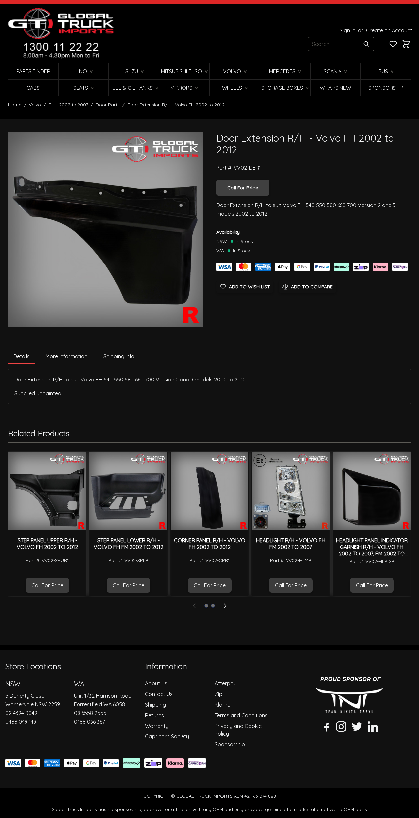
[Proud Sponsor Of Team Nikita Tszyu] (349, 695)
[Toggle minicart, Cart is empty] (406, 44)
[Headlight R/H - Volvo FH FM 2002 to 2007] (291, 491)
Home (14, 105)
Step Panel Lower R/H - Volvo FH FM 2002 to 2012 (128, 543)
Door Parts (108, 105)
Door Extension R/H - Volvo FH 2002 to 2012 (176, 105)
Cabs (33, 88)
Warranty (157, 726)
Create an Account (389, 30)
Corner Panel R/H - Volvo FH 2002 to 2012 (209, 543)
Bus (383, 71)
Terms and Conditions (241, 715)
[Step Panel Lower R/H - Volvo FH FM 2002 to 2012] (128, 491)
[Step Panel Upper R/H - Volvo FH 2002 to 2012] (47, 491)
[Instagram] (341, 726)
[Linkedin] (373, 726)
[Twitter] (357, 726)
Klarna (223, 704)
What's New (335, 88)
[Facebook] (325, 726)
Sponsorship (385, 88)
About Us (156, 683)
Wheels (232, 88)
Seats (80, 88)
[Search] (366, 44)
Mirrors (181, 88)
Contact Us (159, 694)
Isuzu (131, 71)
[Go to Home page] (61, 33)
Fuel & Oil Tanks (131, 88)
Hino (81, 71)
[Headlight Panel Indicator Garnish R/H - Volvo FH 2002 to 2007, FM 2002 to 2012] (372, 491)
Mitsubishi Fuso (181, 71)
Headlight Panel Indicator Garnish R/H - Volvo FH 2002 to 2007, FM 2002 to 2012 (372, 550)
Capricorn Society (167, 736)
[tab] (21, 357)
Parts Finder (33, 71)
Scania (332, 71)
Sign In (348, 30)
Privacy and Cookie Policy (238, 730)
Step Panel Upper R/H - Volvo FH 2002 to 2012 (47, 543)
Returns (154, 715)
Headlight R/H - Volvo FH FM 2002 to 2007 (290, 543)
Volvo (232, 71)
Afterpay (225, 683)
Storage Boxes (282, 88)
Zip (218, 694)
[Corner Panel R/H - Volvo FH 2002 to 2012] (209, 491)
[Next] (225, 605)
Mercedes (282, 71)
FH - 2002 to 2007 (68, 105)
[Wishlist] (393, 44)
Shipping (155, 704)
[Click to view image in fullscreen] (105, 229)
